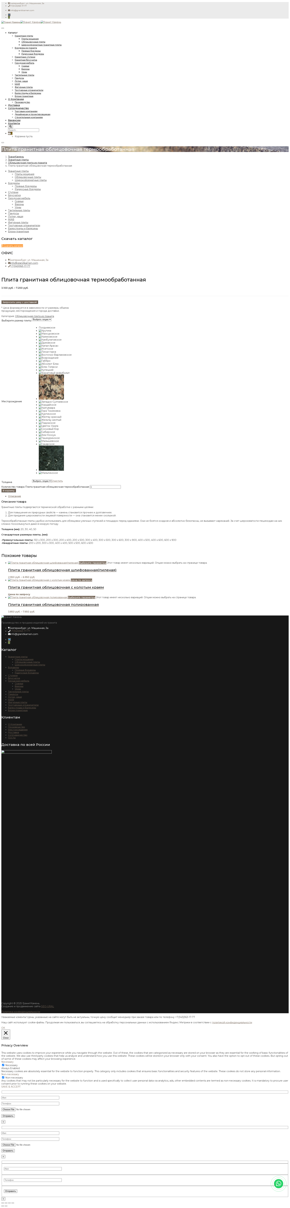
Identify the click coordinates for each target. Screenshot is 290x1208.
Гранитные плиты (24, 36)
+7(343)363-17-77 (20, 266)
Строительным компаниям (29, 117)
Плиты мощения (30, 39)
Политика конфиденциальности (20, 1011)
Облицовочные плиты (33, 42)
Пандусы (19, 78)
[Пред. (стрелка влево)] (2, 1205)
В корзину (9, 490)
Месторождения (18, 729)
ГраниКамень (16, 156)
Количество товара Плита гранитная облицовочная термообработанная (45, 486)
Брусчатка (14, 195)
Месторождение (12, 401)
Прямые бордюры (31, 51)
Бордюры (14, 183)
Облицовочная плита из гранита (27, 162)
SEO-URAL (47, 1006)
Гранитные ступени (25, 57)
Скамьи (25, 66)
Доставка (14, 105)
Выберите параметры (92, 562)
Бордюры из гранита (26, 48)
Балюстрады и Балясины (28, 93)
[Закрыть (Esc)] (12, 1202)
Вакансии (14, 120)
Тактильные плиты (24, 75)
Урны (24, 72)
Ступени (13, 192)
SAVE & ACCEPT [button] (10, 1086)
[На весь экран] (6, 1202)
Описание (14, 496)
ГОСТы (12, 737)
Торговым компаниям (26, 111)
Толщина (7, 482)
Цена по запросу (81, 580)
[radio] (55, 327)
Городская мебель (24, 63)
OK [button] (3, 1027)
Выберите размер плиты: (17, 320)
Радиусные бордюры (32, 54)
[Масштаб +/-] (2, 1202)
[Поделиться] (9, 1202)
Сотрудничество (18, 108)
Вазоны (25, 69)
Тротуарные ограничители (29, 90)
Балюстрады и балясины (23, 228)
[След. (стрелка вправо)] (6, 1205)
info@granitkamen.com (24, 263)
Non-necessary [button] (10, 1074)
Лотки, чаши (21, 81)
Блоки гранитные (24, 96)
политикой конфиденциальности (232, 1022)
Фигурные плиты (24, 87)
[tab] (148, 496)
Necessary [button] (7, 1061)
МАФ (17, 84)
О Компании (16, 99)
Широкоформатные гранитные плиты (41, 45)
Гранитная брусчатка (26, 60)
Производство (22, 102)
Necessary (11, 1065)
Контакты (14, 123)
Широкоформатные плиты (31, 180)
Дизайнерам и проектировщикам (32, 114)
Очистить (57, 480)
